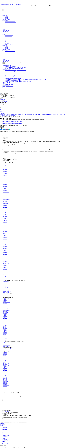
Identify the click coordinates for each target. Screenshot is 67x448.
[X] (5, 129)
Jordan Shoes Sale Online (7, 287)
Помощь (1, 425)
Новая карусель (3, 103)
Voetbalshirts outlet (6, 286)
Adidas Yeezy (5, 173)
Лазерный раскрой (3, 101)
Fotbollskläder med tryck (7, 285)
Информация (2, 424)
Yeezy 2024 (5, 225)
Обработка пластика (8, 38)
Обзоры (4, 441)
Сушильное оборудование (21, 114)
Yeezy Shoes (5, 165)
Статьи (4, 438)
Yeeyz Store (5, 184)
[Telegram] (11, 129)
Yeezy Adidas (5, 220)
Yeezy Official (5, 235)
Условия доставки (8, 26)
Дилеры (4, 29)
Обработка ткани (8, 41)
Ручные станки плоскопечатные (10, 22)
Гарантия (4, 24)
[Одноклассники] (2, 129)
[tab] (33, 126)
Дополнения (7, 43)
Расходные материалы (6, 19)
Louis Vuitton (5, 190)
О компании (5, 15)
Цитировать (6, 281)
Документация (5, 20)
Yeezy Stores (5, 389)
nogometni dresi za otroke (7, 348)
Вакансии (6, 18)
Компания (2, 423)
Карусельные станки (8, 36)
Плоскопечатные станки (9, 35)
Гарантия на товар (8, 27)
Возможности (5, 436)
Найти (4, 63)
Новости (6, 16)
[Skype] (9, 129)
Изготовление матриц (30, 114)
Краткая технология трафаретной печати (7, 108)
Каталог (4, 12)
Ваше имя (4, 396)
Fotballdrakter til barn (6, 284)
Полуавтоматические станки (10, 21)
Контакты (4, 28)
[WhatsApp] (8, 129)
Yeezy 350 (4, 212)
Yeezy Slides (5, 171)
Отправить (4, 410)
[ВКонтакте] (1, 129)
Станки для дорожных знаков (10, 42)
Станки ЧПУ (7, 39)
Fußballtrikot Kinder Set (7, 291)
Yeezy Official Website (6, 163)
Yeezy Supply (5, 167)
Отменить (8, 410)
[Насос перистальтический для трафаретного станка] (12, 121)
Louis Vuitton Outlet (6, 192)
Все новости (2, 99)
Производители (5, 31)
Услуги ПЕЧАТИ (6, 30)
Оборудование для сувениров (10, 40)
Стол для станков (3, 105)
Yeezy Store (5, 188)
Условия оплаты (7, 25)
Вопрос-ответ (5, 439)
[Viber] (7, 129)
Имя (3, 281)
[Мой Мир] (4, 129)
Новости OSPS (4, 96)
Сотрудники (7, 17)
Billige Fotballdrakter (6, 294)
